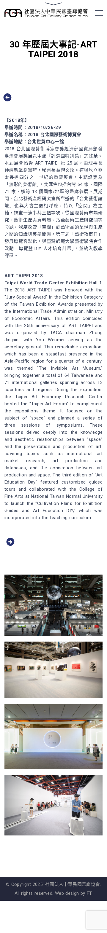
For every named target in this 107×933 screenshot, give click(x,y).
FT (89, 893)
